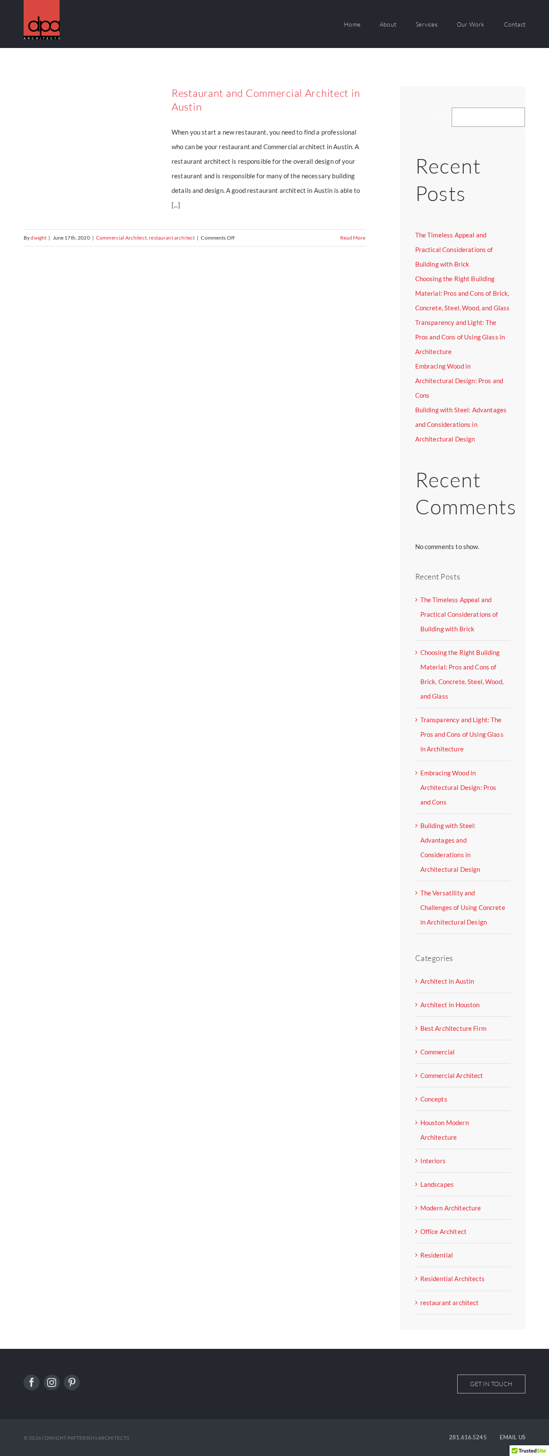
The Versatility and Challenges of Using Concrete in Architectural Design (462, 907)
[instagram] (52, 1382)
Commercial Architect (121, 237)
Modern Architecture (450, 1208)
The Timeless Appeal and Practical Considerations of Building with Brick (454, 249)
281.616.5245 (468, 1437)
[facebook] (31, 1382)
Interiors (433, 1161)
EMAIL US (512, 1437)
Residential (436, 1255)
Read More (352, 237)
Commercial (437, 1052)
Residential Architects (452, 1278)
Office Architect (443, 1231)
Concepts (433, 1099)
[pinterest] (72, 1382)
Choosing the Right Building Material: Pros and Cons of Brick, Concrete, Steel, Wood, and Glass (462, 293)
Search (440, 117)
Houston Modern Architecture (444, 1130)
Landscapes (437, 1184)
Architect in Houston (450, 1005)
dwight (38, 237)
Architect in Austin (447, 981)
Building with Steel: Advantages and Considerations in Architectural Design (461, 424)
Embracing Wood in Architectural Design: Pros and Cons (459, 380)
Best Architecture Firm (453, 1028)
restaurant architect (172, 237)
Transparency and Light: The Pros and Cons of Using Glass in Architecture (460, 336)
